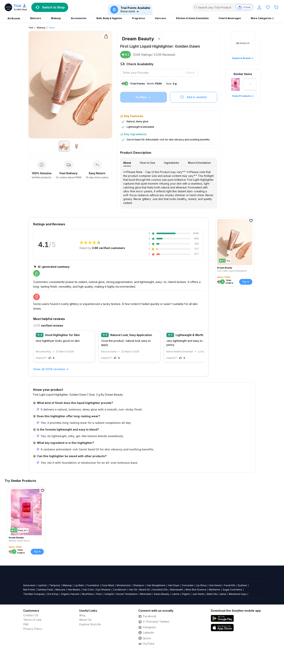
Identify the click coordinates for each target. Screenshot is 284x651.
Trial (30, 27)
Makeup (41, 27)
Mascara (60, 589)
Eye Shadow (103, 589)
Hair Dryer (173, 585)
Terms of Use (32, 619)
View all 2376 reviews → (51, 369)
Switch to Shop (53, 7)
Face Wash (108, 585)
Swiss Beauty (161, 594)
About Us (85, 619)
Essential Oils (160, 589)
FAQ (26, 624)
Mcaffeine (88, 594)
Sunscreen (29, 585)
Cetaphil (109, 594)
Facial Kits (230, 585)
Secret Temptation (127, 594)
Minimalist (145, 594)
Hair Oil (133, 589)
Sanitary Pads (45, 589)
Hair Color (88, 589)
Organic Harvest (70, 594)
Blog (82, 615)
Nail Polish (29, 589)
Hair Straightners (156, 585)
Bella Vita (212, 594)
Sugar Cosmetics (232, 589)
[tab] (127, 163)
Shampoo (138, 585)
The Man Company (34, 594)
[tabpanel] (168, 187)
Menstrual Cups (238, 594)
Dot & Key (53, 594)
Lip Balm (79, 585)
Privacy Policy (32, 629)
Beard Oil (144, 589)
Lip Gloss (201, 585)
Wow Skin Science (195, 589)
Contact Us (30, 615)
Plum (99, 594)
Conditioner (119, 589)
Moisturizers (124, 585)
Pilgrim (186, 594)
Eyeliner (242, 585)
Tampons (54, 585)
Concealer (188, 585)
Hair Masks (74, 589)
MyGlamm (214, 589)
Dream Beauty (138, 38)
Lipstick (42, 585)
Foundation (93, 585)
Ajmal (223, 594)
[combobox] (223, 7)
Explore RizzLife (90, 624)
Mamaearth (176, 589)
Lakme (175, 594)
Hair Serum (215, 585)
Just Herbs (198, 594)
